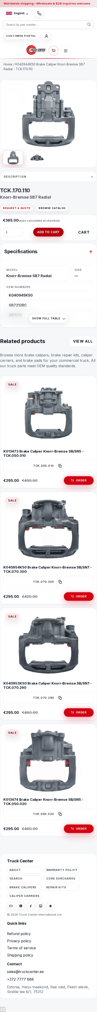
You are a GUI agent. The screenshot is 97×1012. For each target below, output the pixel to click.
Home (8, 64)
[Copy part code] (60, 466)
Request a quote (16, 208)
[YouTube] (11, 906)
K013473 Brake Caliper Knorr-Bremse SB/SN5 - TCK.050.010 (43, 453)
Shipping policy (20, 955)
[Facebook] (31, 906)
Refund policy (19, 933)
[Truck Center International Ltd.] (35, 50)
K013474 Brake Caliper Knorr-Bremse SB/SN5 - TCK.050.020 (43, 801)
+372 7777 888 (20, 979)
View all (83, 341)
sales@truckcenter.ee (25, 971)
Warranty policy (61, 870)
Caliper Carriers (24, 896)
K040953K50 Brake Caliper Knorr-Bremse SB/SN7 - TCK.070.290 (47, 685)
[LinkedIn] (40, 906)
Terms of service (21, 948)
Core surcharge (60, 878)
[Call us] (39, 13)
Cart (84, 232)
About (15, 870)
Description (15, 176)
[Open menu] (66, 51)
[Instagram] (21, 906)
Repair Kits (56, 887)
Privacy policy (19, 941)
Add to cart (48, 232)
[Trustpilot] (50, 906)
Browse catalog (52, 208)
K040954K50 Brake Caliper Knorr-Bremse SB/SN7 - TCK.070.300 (47, 569)
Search (15, 878)
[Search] (89, 24)
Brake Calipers (22, 887)
